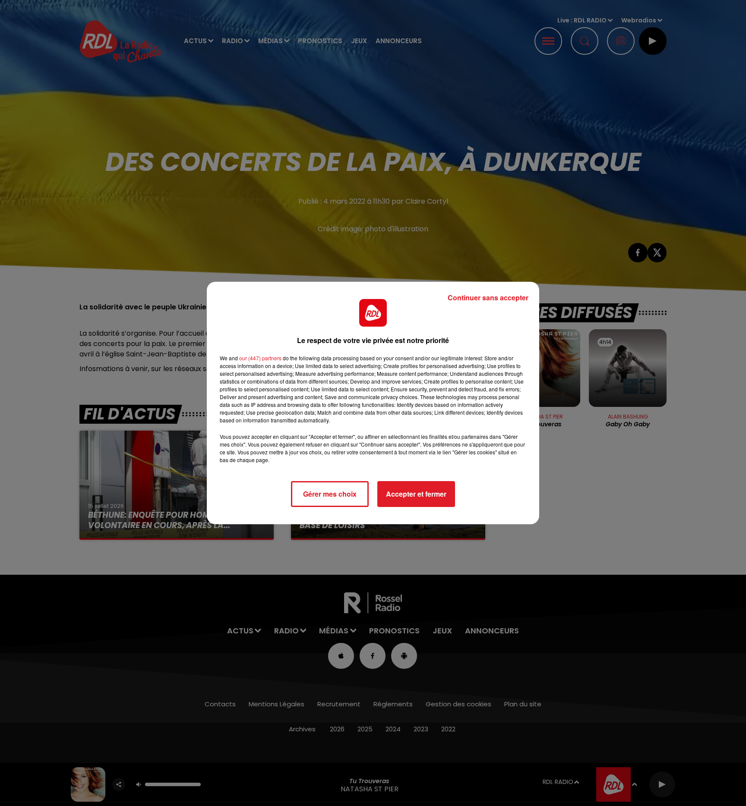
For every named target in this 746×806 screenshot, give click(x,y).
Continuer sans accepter (488, 297)
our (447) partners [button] (260, 358)
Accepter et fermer (416, 494)
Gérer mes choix (330, 494)
